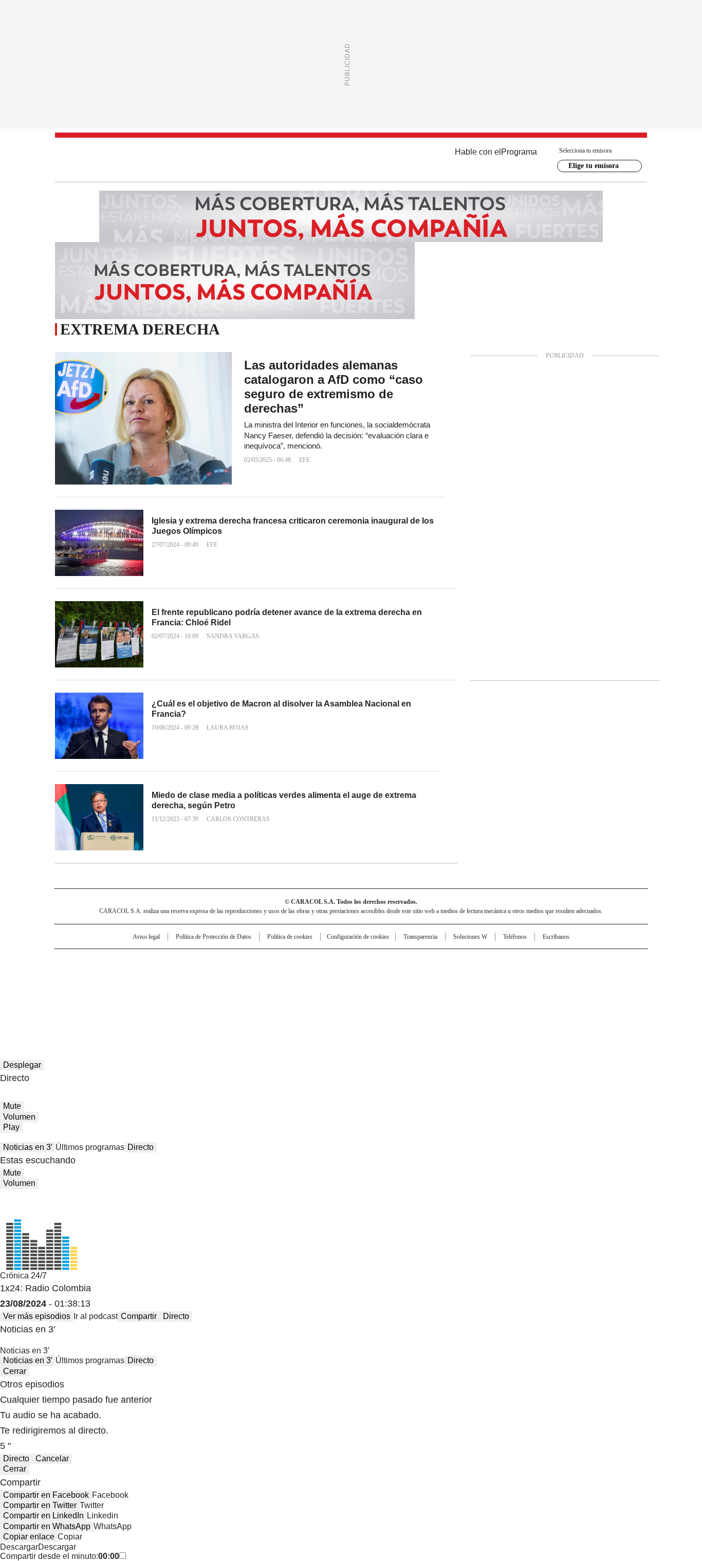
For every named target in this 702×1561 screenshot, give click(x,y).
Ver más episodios (36, 1316)
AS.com (465, 961)
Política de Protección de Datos (213, 936)
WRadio (351, 160)
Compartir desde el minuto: (59, 1556)
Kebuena (532, 978)
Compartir (139, 1316)
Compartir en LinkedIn (43, 1515)
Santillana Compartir (380, 961)
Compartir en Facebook (46, 1495)
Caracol (537, 961)
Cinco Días (371, 978)
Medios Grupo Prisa (142, 996)
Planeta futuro (489, 978)
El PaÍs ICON (370, 992)
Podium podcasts (325, 992)
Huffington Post (245, 978)
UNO (299, 978)
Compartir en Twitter (40, 1505)
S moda (414, 992)
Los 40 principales (275, 961)
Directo (140, 1147)
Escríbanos (556, 936)
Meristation (510, 992)
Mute (12, 1106)
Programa (519, 151)
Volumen (19, 1116)
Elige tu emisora (593, 166)
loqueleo (460, 992)
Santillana (323, 961)
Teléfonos (515, 936)
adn (498, 961)
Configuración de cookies (358, 936)
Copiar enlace (28, 1536)
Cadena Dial (409, 978)
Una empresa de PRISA (142, 971)
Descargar (19, 1547)
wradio (331, 978)
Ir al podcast (95, 1316)
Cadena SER (430, 961)
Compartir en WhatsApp (46, 1526)
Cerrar (14, 1371)
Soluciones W (470, 936)
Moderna (277, 992)
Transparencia (420, 936)
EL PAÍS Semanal (446, 978)
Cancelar (52, 1458)
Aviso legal (146, 936)
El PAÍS (230, 961)
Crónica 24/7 (23, 1275)
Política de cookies (289, 936)
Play (11, 1127)
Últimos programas (90, 1147)
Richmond (225, 992)
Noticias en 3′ (27, 1147)
